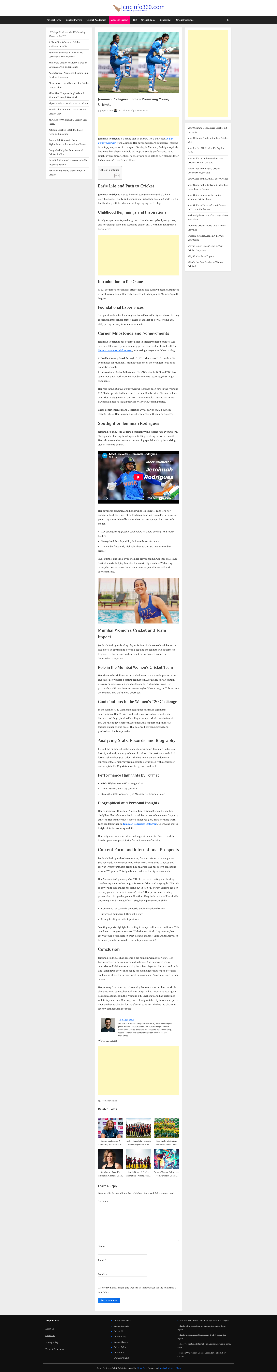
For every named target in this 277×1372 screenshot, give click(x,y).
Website (102, 1274)
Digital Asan (142, 1368)
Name (102, 1246)
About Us (49, 1329)
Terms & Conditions (54, 1349)
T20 (135, 19)
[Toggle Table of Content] (115, 175)
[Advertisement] (138, 126)
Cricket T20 (119, 1352)
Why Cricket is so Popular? (202, 256)
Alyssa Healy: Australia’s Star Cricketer (69, 103)
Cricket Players (74, 19)
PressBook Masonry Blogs (169, 1368)
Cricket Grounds (184, 19)
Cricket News (54, 19)
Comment (104, 1201)
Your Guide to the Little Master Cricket (208, 178)
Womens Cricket (119, 19)
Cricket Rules (148, 19)
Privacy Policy (51, 1342)
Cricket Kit (165, 19)
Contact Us (50, 1335)
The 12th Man (123, 110)
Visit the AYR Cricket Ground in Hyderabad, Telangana (204, 1320)
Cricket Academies (96, 19)
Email (102, 1260)
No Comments (141, 110)
